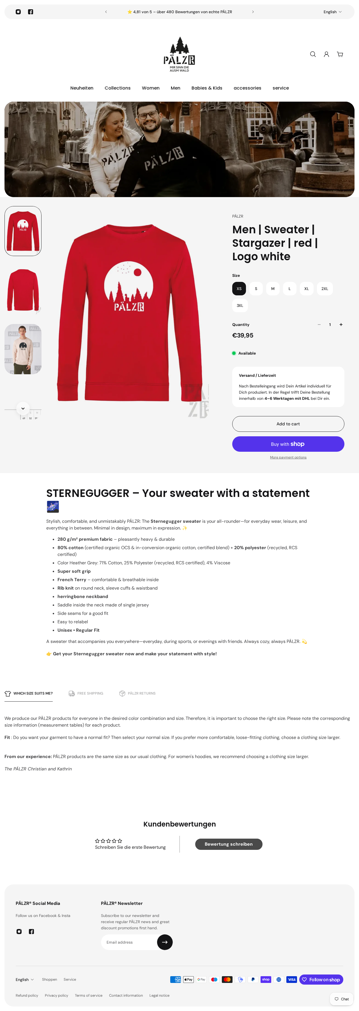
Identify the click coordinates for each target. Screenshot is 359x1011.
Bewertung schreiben (229, 844)
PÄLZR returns (142, 693)
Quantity (240, 324)
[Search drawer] (313, 54)
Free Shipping (90, 693)
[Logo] (179, 54)
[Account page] (326, 54)
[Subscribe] (165, 942)
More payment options (288, 457)
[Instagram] (18, 12)
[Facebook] (30, 12)
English (330, 11)
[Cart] (340, 54)
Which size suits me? (33, 693)
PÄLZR (237, 216)
